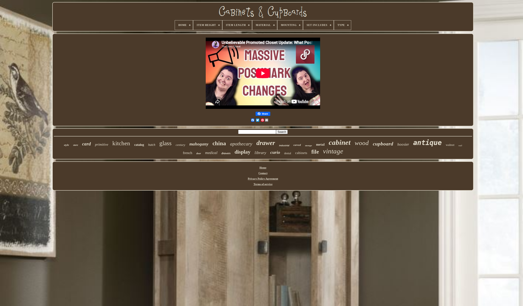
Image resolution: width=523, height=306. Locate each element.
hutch (151, 144)
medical (211, 153)
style (66, 144)
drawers (225, 153)
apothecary (241, 143)
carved (297, 144)
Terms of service (263, 184)
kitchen (121, 143)
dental (287, 153)
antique (427, 142)
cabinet (340, 142)
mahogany (198, 144)
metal (320, 144)
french (187, 153)
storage (308, 145)
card (86, 143)
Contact (262, 173)
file (315, 152)
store (75, 145)
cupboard (383, 143)
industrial (284, 145)
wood (362, 142)
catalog (139, 144)
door (198, 153)
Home (262, 167)
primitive (101, 144)
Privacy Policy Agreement (263, 178)
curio (275, 152)
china (219, 143)
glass (165, 143)
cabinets (301, 153)
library (260, 152)
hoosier (403, 144)
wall (460, 145)
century (180, 144)
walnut (450, 144)
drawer (265, 142)
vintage (333, 151)
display (242, 152)
